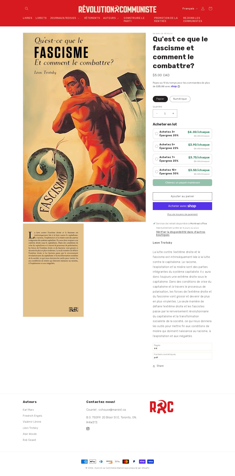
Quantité (157, 106)
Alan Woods (30, 434)
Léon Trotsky (30, 428)
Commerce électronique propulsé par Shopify (127, 468)
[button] (26, 8)
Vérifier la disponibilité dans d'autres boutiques (180, 233)
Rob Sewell (29, 440)
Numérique (180, 98)
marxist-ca (99, 468)
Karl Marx (28, 409)
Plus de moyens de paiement (182, 214)
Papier (160, 98)
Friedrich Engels (32, 415)
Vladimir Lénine (32, 421)
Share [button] (160, 365)
